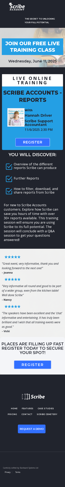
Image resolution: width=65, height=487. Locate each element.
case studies (46, 408)
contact (26, 414)
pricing (12, 414)
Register (32, 142)
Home (14, 408)
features (27, 408)
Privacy (7, 472)
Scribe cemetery (47, 414)
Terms (17, 472)
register (32, 365)
